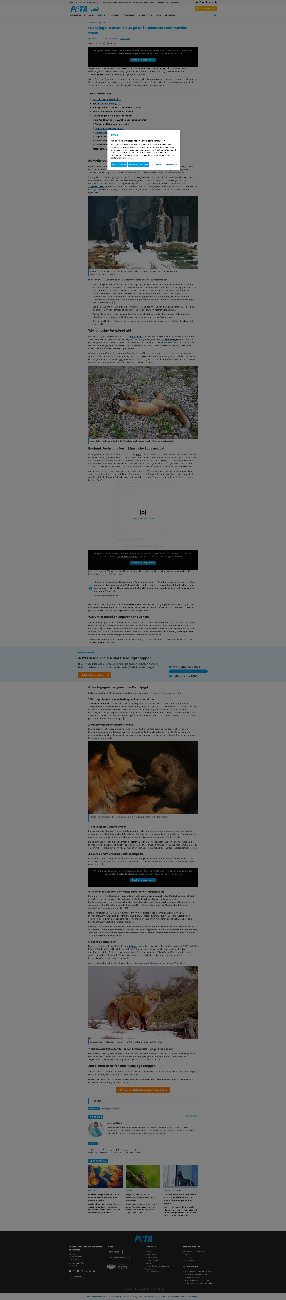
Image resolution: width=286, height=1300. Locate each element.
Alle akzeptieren (119, 164)
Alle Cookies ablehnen (138, 164)
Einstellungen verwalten (166, 164)
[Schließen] (177, 132)
